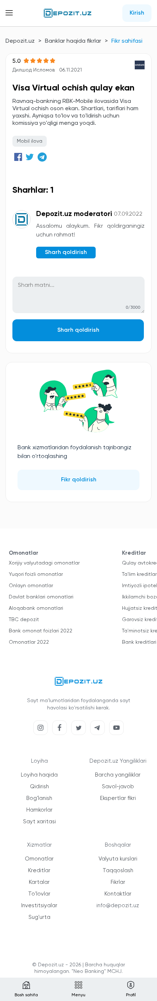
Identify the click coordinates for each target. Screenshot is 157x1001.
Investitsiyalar (39, 905)
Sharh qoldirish (78, 330)
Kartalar (39, 882)
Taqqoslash (118, 870)
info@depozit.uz (117, 905)
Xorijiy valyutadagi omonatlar (44, 563)
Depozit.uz (20, 41)
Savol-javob (118, 786)
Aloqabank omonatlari (36, 608)
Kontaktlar (117, 894)
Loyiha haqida (39, 775)
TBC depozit (24, 619)
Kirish (137, 13)
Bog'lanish (39, 798)
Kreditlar (39, 870)
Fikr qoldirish (78, 480)
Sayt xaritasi (39, 821)
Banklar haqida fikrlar (73, 41)
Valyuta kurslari (118, 859)
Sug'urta (39, 917)
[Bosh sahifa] (67, 13)
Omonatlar (39, 859)
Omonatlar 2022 (29, 642)
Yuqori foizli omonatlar (36, 574)
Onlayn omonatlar (31, 585)
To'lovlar (39, 894)
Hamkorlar (39, 810)
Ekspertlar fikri (118, 798)
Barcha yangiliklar (118, 775)
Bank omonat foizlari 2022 (40, 631)
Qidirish (39, 786)
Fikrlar (118, 882)
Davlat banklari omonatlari (41, 597)
